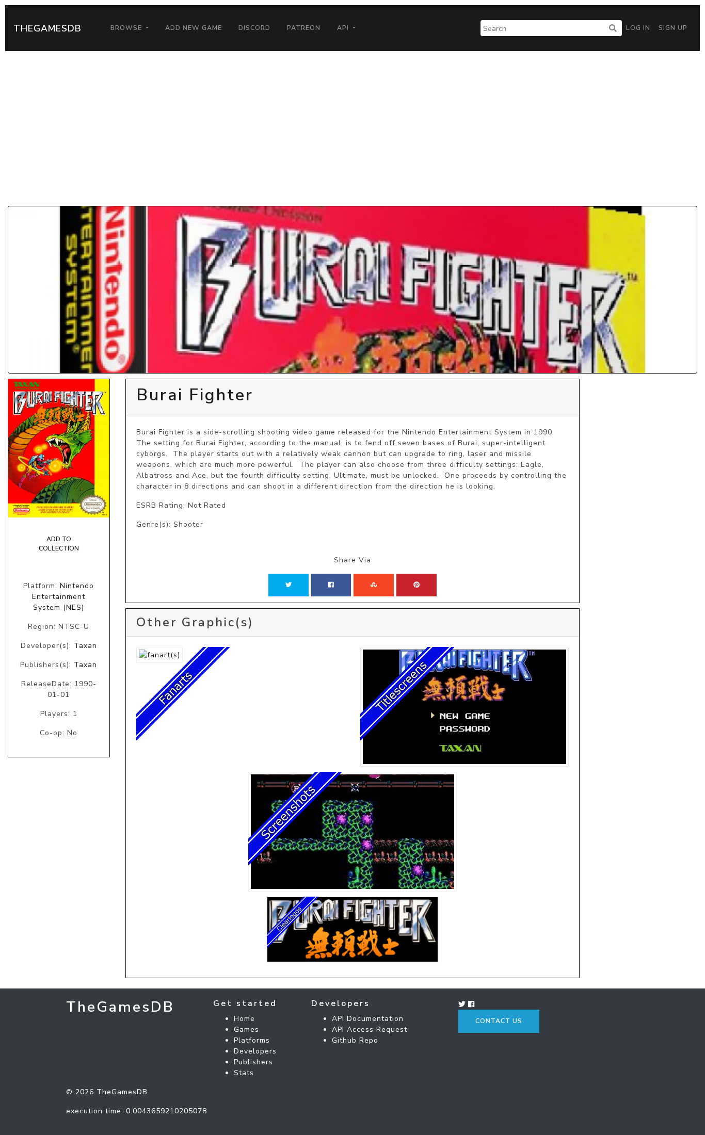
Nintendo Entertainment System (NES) (63, 596)
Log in (638, 28)
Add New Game (193, 28)
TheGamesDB (47, 28)
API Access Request (369, 1029)
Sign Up (673, 28)
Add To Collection (59, 544)
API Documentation (368, 1019)
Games (246, 1029)
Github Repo (355, 1040)
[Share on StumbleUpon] (374, 585)
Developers (255, 1051)
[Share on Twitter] (288, 585)
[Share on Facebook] (331, 585)
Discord (254, 28)
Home (244, 1019)
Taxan (85, 646)
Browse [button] (127, 28)
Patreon (304, 28)
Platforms (252, 1040)
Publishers (253, 1062)
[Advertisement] (352, 128)
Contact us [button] (498, 1021)
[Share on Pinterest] (416, 585)
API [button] (344, 28)
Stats (244, 1073)
